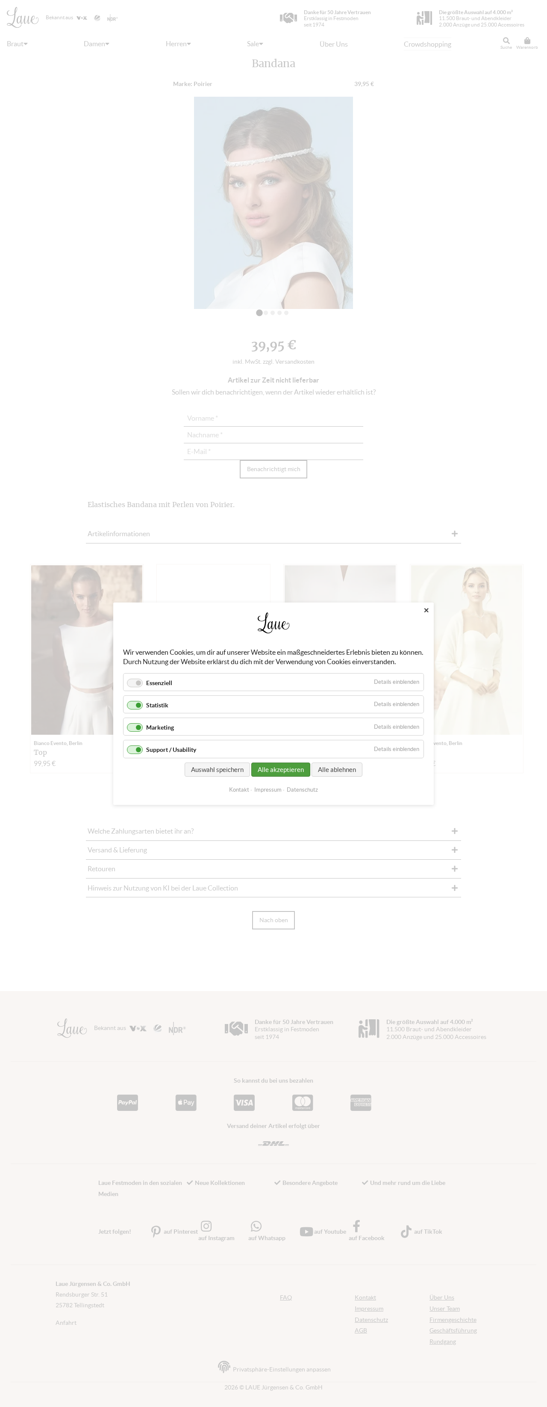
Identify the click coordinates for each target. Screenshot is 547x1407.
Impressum (268, 789)
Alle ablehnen (337, 769)
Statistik (157, 705)
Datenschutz (302, 789)
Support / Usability (171, 749)
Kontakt (239, 789)
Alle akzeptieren (281, 769)
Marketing (160, 727)
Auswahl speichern (217, 769)
